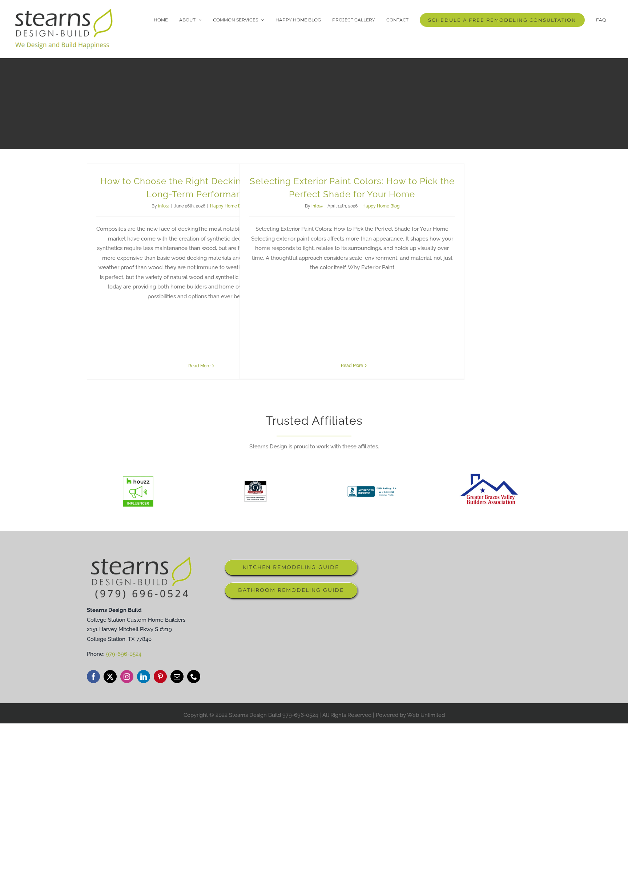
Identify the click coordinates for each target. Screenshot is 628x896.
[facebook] (93, 676)
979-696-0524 (123, 654)
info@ (163, 206)
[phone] (193, 676)
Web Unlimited (426, 715)
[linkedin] (143, 676)
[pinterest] (160, 676)
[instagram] (126, 676)
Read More (199, 365)
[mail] (177, 676)
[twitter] (110, 676)
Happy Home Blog (228, 206)
